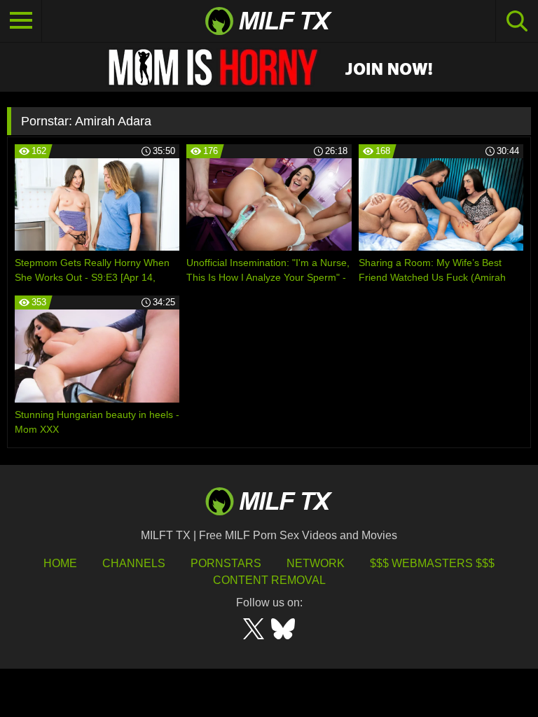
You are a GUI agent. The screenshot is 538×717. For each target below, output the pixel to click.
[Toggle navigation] (21, 21)
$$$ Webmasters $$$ (432, 563)
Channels (133, 563)
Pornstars (226, 563)
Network (316, 563)
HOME (60, 563)
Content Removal (269, 580)
